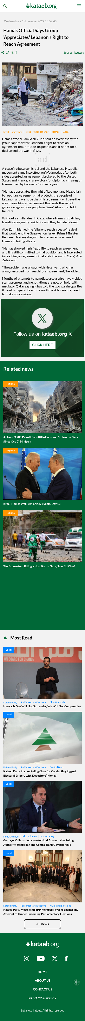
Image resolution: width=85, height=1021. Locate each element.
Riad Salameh (29, 836)
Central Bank (57, 767)
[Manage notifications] (76, 982)
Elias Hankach (57, 702)
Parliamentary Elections (33, 702)
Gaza (65, 131)
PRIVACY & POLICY (42, 998)
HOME (42, 972)
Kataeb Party (10, 702)
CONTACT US (42, 989)
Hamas (55, 131)
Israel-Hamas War (12, 131)
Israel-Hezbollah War (37, 131)
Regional (10, 383)
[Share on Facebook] (16, 52)
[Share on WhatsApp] (7, 52)
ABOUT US (42, 980)
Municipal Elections (60, 905)
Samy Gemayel (11, 836)
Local (9, 649)
